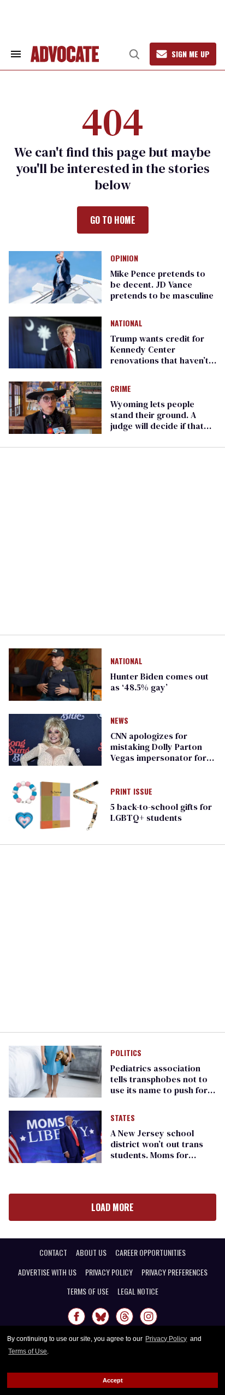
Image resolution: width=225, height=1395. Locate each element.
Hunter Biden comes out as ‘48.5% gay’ (159, 681)
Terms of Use (27, 1351)
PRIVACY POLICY (109, 1272)
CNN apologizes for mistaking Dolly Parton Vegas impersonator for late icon (158, 752)
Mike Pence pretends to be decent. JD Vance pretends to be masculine (162, 284)
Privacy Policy (166, 1339)
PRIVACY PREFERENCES (174, 1272)
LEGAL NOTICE (137, 1291)
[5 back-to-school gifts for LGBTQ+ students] (55, 804)
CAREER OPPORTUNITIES (150, 1252)
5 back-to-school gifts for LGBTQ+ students (161, 812)
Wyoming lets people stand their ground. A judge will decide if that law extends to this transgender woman (157, 426)
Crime (120, 389)
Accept (113, 1380)
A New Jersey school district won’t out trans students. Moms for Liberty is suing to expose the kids (162, 1155)
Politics (125, 1053)
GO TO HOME (112, 219)
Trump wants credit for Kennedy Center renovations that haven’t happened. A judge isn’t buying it (159, 360)
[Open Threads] (124, 1316)
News (119, 721)
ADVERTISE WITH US (47, 1272)
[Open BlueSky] (100, 1316)
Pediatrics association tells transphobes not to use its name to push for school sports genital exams (159, 1090)
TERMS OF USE (88, 1291)
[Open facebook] (76, 1316)
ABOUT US (91, 1252)
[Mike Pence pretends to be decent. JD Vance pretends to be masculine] (55, 276)
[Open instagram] (148, 1316)
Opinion (124, 259)
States (122, 1118)
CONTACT (53, 1252)
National (126, 324)
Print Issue (131, 792)
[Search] (134, 54)
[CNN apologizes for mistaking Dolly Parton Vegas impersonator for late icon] (55, 739)
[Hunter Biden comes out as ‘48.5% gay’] (55, 673)
